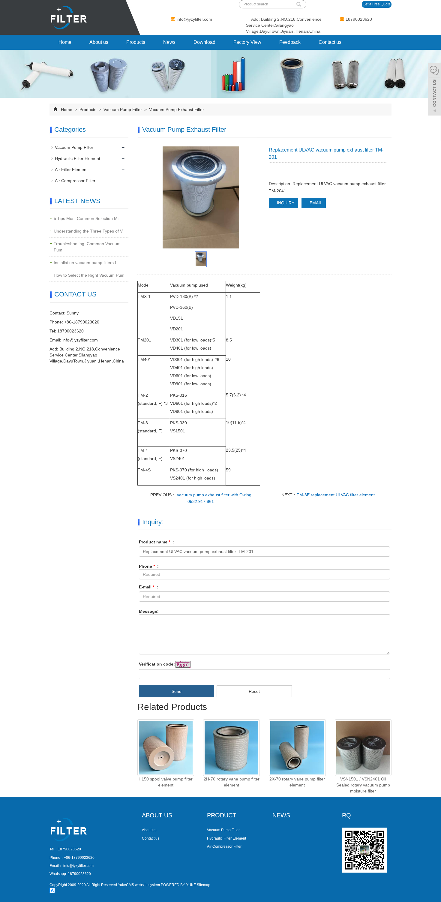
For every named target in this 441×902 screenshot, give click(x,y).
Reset (254, 691)
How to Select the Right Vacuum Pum (89, 275)
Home (64, 42)
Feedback (290, 42)
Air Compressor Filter (75, 180)
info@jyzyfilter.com (194, 19)
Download (204, 42)
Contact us (330, 42)
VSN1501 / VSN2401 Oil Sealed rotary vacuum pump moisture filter (363, 785)
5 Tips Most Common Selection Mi (86, 218)
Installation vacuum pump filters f (85, 262)
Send (177, 691)
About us (98, 42)
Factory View (247, 42)
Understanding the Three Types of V (88, 231)
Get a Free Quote (377, 4)
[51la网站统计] (52, 890)
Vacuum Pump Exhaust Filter (176, 109)
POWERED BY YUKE (179, 885)
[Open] (434, 90)
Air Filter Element (71, 169)
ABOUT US (157, 815)
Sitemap (203, 885)
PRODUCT (221, 815)
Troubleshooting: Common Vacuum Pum (87, 246)
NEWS (281, 815)
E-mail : (148, 587)
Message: (149, 611)
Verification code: (157, 664)
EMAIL (315, 202)
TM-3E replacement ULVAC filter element (336, 494)
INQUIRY (285, 202)
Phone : (149, 566)
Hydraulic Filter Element (77, 158)
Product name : (156, 542)
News (169, 42)
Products (135, 42)
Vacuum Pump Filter (122, 109)
